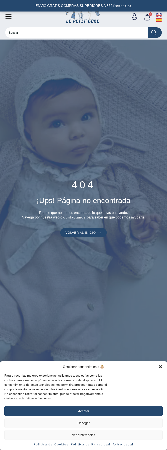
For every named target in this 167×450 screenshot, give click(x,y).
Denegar (83, 423)
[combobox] (76, 32)
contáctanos (74, 217)
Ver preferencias (83, 435)
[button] (160, 367)
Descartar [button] (122, 6)
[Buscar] (155, 32)
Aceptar (83, 411)
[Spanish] (159, 19)
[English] (159, 15)
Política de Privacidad (90, 444)
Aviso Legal (123, 444)
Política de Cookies (50, 444)
